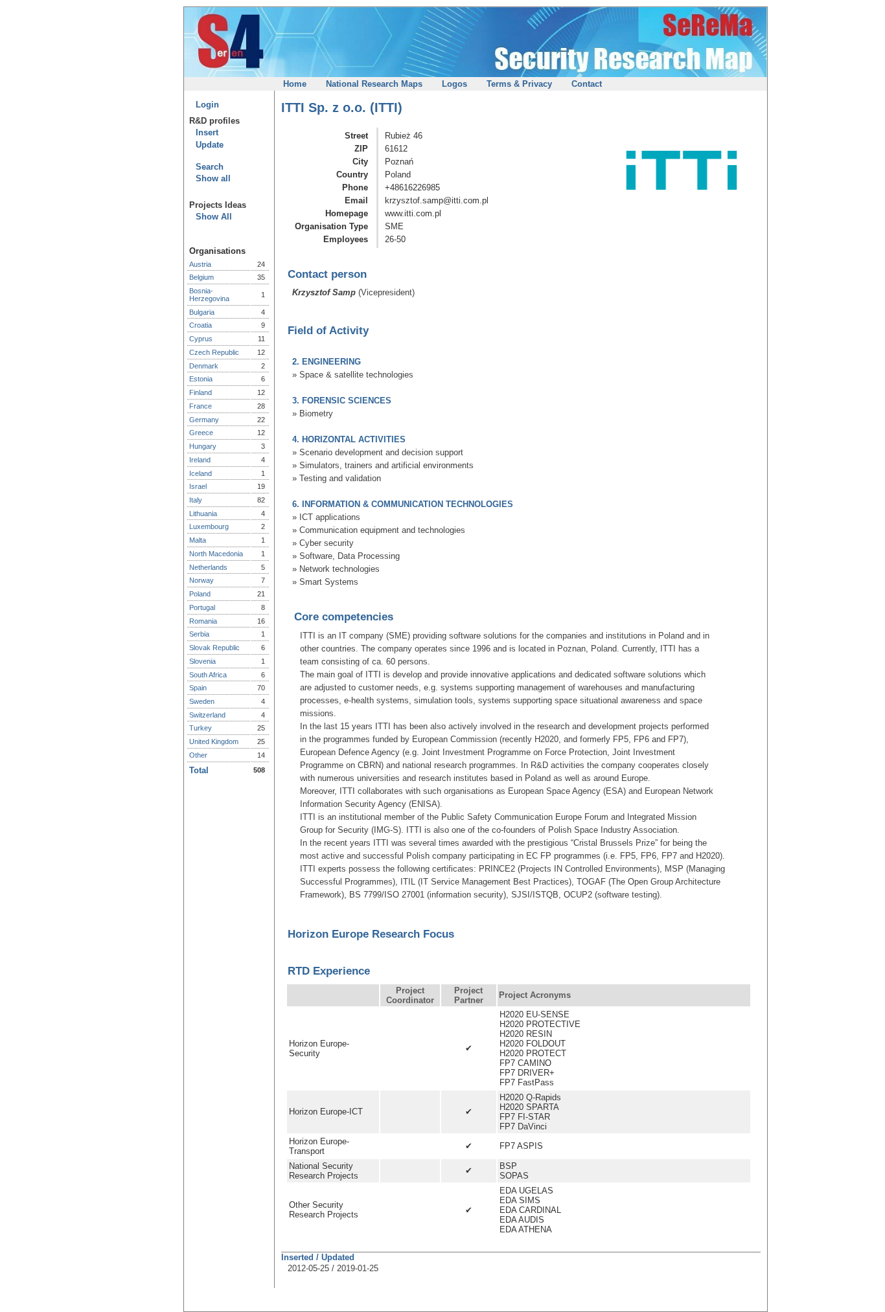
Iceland (200, 473)
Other (198, 755)
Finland (200, 392)
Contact (586, 84)
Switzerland (207, 715)
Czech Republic (214, 352)
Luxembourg (209, 526)
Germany (204, 420)
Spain (198, 688)
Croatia (200, 325)
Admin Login (638, 84)
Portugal (202, 607)
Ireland (200, 460)
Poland (200, 594)
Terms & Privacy (519, 84)
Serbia (199, 634)
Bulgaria (201, 312)
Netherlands (208, 567)
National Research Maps (374, 84)
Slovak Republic (214, 647)
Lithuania (203, 513)
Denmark (203, 366)
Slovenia (202, 661)
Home (294, 84)
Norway (201, 580)
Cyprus (201, 339)
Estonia (201, 379)
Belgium (201, 277)
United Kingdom (213, 741)
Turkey (200, 728)
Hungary (202, 446)
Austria (200, 264)
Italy (195, 500)
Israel (198, 486)
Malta (197, 540)
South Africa (208, 675)
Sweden (201, 701)
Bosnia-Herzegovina (209, 294)
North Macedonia (216, 554)
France (200, 406)
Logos (454, 84)
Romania (203, 621)
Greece (201, 432)
